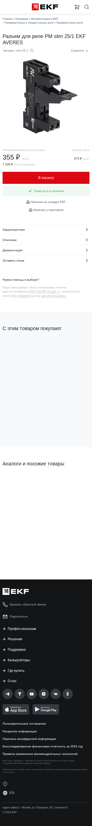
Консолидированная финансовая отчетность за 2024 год (43, 746)
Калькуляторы (19, 660)
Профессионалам (22, 629)
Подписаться (18, 616)
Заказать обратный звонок (27, 604)
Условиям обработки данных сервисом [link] (23, 763)
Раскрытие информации (20, 731)
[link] (8, 694)
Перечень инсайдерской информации (29, 739)
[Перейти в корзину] (77, 6)
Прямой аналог (15, 478)
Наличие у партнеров (48, 210)
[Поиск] (86, 7)
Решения (15, 639)
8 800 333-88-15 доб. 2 (44, 291)
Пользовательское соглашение (24, 723)
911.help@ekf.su (22, 295)
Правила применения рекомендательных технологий (40, 754)
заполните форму (53, 295)
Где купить (16, 670)
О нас (12, 681)
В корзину (19, 426)
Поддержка (17, 649)
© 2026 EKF (10, 812)
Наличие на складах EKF (48, 202)
